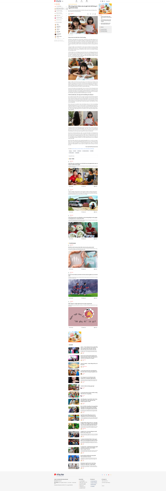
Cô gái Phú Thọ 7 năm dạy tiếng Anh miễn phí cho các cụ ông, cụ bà (89, 432)
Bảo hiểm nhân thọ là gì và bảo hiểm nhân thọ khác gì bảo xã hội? (81, 247)
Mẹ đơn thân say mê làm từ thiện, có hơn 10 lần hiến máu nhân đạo (83, 148)
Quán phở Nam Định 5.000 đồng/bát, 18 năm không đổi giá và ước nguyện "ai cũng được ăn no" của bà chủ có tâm (82, 218)
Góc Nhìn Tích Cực (82, 488)
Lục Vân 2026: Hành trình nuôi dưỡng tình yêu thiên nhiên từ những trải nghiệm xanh (89, 371)
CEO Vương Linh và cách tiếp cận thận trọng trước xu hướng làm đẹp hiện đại (88, 378)
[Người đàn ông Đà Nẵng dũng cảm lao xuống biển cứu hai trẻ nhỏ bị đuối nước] (73, 418)
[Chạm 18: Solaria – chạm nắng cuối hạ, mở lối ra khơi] (73, 365)
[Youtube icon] (109, 475)
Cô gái (75, 150)
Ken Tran (83, 387)
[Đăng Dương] (81, 360)
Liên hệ (103, 485)
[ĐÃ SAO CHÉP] (93, 14)
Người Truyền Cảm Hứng (83, 482)
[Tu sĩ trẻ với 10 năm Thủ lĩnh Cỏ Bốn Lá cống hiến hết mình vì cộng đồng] (73, 394)
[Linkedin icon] (106, 475)
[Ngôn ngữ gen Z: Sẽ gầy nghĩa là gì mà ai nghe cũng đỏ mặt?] (83, 316)
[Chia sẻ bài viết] (101, 1)
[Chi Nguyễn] (69, 301)
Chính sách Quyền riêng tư (106, 482)
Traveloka (92, 486)
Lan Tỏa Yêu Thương (82, 483)
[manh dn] (81, 374)
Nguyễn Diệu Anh (84, 366)
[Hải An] (81, 353)
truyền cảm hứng (86, 150)
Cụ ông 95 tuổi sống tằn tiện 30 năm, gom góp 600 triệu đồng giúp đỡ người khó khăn (89, 440)
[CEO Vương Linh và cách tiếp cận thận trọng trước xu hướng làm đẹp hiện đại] (73, 380)
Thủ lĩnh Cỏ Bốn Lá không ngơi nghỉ (87, 386)
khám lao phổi (93, 484)
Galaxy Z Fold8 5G (94, 482)
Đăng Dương (84, 428)
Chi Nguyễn (71, 13)
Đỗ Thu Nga (71, 161)
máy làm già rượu (94, 481)
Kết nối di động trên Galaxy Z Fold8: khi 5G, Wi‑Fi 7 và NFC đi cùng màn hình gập (106, 20)
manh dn (83, 373)
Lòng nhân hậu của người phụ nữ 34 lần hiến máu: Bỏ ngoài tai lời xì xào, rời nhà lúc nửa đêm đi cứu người (83, 164)
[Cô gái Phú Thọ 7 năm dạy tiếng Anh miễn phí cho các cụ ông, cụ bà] (73, 434)
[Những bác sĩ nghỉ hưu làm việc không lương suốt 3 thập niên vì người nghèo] (73, 466)
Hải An (83, 352)
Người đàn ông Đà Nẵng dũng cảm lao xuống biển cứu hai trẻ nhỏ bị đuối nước (88, 415)
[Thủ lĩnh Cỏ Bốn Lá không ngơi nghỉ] (73, 387)
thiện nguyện (72, 152)
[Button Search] (62, 1)
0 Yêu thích (71, 186)
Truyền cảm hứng (103, 29)
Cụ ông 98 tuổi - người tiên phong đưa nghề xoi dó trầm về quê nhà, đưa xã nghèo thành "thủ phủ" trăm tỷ (89, 448)
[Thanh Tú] (81, 382)
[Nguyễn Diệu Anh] (81, 366)
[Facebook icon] (102, 475)
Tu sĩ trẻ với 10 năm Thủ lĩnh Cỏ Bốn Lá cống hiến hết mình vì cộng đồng (89, 393)
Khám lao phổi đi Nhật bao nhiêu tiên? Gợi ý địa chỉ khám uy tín (105, 24)
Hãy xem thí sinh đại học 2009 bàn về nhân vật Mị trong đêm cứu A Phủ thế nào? (82, 275)
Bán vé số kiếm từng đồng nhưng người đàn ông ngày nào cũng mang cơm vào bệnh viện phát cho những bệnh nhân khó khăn (89, 407)
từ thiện (92, 150)
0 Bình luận (84, 186)
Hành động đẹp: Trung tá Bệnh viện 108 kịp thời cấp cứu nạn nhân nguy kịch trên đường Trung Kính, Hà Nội (89, 400)
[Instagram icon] (104, 475)
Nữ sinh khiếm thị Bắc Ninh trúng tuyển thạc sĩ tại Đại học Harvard (88, 456)
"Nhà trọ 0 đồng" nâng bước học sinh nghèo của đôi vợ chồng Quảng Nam (82, 192)
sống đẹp (77, 152)
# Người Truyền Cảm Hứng (72, 4)
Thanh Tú (83, 381)
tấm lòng (79, 150)
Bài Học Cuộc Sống (82, 484)
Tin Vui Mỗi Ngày (81, 480)
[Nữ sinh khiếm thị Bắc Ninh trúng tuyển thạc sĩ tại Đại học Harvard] (73, 458)
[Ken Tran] (81, 388)
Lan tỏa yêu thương (104, 31)
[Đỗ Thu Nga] (69, 161)
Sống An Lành (81, 485)
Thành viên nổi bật (59, 22)
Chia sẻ (96, 186)
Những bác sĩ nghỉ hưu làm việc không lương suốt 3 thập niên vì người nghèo (88, 464)
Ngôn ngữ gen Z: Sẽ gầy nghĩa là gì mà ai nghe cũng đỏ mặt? (80, 303)
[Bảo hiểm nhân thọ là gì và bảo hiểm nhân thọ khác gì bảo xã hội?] (83, 259)
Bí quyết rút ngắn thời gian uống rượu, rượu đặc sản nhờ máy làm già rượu (106, 17)
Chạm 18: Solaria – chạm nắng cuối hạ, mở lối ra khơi (89, 364)
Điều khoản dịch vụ (105, 480)
